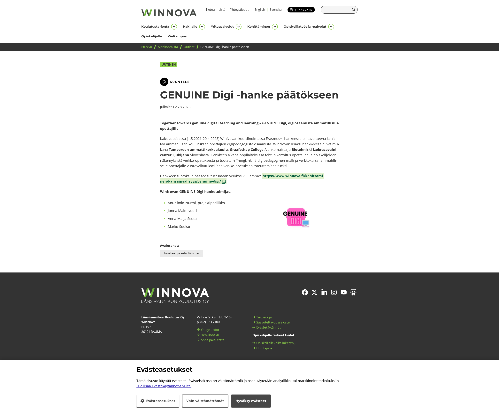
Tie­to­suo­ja (264, 317)
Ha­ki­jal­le (190, 26)
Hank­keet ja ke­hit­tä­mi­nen (181, 253)
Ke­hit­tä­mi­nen (258, 26)
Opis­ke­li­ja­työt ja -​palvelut (305, 26)
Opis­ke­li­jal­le (151, 36)
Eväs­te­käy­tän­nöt (268, 327)
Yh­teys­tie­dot (239, 9)
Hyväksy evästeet (250, 400)
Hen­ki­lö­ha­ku (210, 335)
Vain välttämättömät (205, 400)
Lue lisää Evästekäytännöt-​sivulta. (163, 386)
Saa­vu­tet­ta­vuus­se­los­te (273, 322)
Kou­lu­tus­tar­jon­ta (155, 26)
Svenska (276, 9)
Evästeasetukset (160, 400)
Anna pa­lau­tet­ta (212, 340)
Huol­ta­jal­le (264, 348)
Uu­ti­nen (169, 64)
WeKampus (177, 36)
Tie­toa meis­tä (216, 9)
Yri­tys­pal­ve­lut (222, 26)
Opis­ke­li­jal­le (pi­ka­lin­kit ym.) (276, 343)
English (260, 9)
